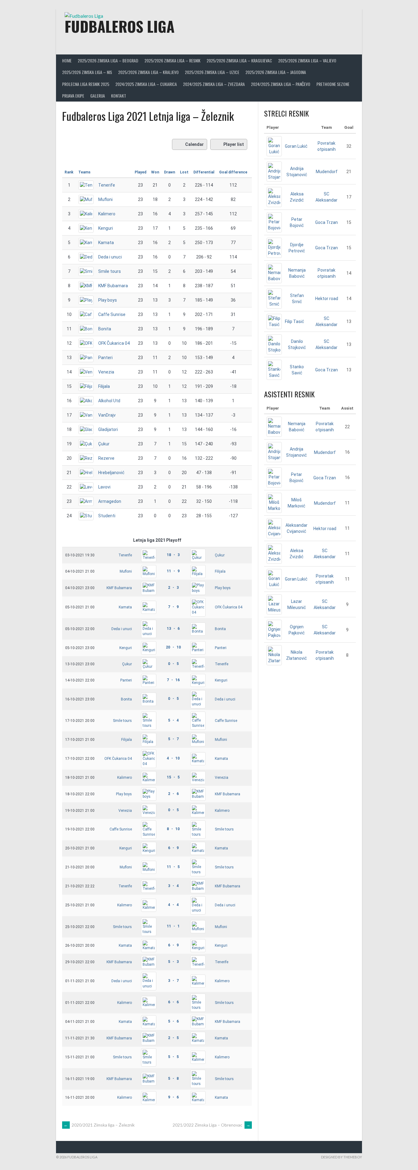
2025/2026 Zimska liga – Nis (87, 72)
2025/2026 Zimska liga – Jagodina (275, 72)
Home (67, 60)
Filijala (104, 386)
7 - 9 (173, 607)
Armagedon (109, 501)
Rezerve (106, 458)
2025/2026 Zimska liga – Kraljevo (148, 72)
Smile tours (109, 271)
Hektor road (326, 298)
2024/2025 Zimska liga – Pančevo (280, 84)
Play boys (107, 300)
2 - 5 (173, 1038)
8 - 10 (173, 829)
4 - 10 (173, 758)
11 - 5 (173, 867)
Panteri (105, 357)
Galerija (97, 95)
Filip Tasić (294, 321)
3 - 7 (173, 981)
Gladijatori (108, 429)
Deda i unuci (110, 256)
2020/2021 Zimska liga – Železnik (99, 1124)
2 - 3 (173, 587)
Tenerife (106, 185)
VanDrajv (107, 415)
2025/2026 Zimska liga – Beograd (108, 60)
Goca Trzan (326, 222)
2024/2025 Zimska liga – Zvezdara (214, 84)
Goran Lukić (296, 146)
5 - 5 (173, 1057)
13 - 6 (173, 628)
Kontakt (118, 95)
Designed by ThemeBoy (341, 1157)
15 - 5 (173, 777)
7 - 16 (173, 680)
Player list (233, 144)
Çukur (104, 443)
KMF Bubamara (113, 285)
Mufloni (105, 199)
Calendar (194, 144)
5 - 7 (173, 739)
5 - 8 (173, 1078)
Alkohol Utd (109, 400)
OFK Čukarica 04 (114, 343)
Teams (84, 172)
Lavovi (104, 487)
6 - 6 (173, 1002)
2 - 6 (173, 794)
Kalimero (106, 213)
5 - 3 (173, 962)
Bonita (104, 328)
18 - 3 (173, 555)
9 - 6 (173, 1097)
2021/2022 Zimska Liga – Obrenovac (211, 1124)
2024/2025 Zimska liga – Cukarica (146, 84)
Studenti (106, 515)
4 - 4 (173, 905)
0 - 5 (173, 664)
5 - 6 (173, 1021)
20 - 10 (173, 647)
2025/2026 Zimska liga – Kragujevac (239, 60)
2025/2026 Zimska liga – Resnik (172, 60)
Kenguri (105, 228)
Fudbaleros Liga (119, 26)
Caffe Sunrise (111, 314)
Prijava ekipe (73, 95)
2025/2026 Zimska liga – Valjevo (307, 60)
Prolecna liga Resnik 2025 (85, 84)
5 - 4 (173, 720)
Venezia (106, 372)
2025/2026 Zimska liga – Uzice (212, 72)
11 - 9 (173, 571)
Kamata (106, 242)
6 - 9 (173, 848)
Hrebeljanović (111, 472)
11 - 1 (173, 926)
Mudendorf (327, 171)
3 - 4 (173, 886)
